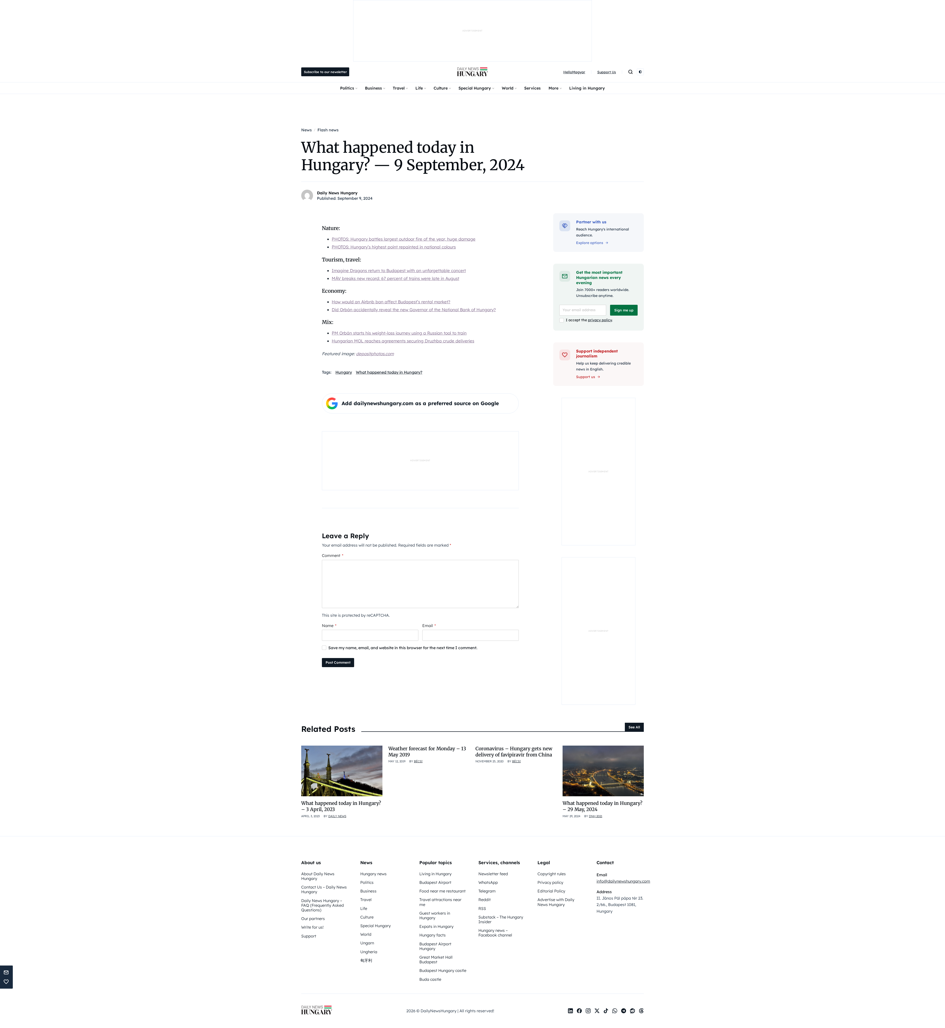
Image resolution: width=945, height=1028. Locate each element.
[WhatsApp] (614, 1010)
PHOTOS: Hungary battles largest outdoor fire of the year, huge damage (403, 239)
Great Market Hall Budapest (436, 959)
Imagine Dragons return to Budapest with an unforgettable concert (399, 270)
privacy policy (600, 320)
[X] (597, 1010)
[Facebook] (579, 1010)
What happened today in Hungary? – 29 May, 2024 (602, 806)
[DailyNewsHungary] (472, 71)
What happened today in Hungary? (389, 372)
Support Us (606, 72)
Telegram (487, 891)
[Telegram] (623, 1010)
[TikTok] (605, 1010)
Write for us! (312, 927)
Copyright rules (551, 873)
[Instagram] (588, 1010)
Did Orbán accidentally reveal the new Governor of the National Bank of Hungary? (414, 309)
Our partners (313, 918)
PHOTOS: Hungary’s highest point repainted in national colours (394, 246)
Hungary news (373, 873)
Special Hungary (474, 88)
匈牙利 (366, 960)
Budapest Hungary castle (442, 970)
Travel (399, 88)
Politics (347, 88)
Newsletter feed (493, 873)
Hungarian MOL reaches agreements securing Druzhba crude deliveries (403, 340)
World (507, 88)
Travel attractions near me (440, 902)
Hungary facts (432, 935)
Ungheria (368, 951)
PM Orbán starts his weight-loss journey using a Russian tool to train (399, 333)
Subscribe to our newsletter (325, 72)
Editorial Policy (551, 891)
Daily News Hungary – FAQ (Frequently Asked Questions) (322, 905)
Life (419, 88)
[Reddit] (632, 1010)
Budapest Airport (435, 882)
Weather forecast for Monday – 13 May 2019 (427, 752)
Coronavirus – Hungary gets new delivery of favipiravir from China (513, 752)
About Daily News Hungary (317, 876)
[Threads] (641, 1010)
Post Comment (338, 662)
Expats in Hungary (436, 926)
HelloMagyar (574, 72)
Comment (332, 555)
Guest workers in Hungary (434, 915)
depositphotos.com (375, 353)
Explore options (589, 243)
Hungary (343, 372)
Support (308, 936)
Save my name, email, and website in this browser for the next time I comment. (402, 647)
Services (532, 88)
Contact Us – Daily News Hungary (324, 889)
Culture (441, 88)
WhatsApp (488, 882)
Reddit (484, 899)
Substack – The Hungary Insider (500, 919)
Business (373, 88)
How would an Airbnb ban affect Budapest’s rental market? (391, 301)
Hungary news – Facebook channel (495, 932)
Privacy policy (550, 882)
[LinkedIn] (570, 1010)
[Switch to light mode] (640, 71)
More (553, 88)
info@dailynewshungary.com (623, 881)
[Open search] (630, 71)
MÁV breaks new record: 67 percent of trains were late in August (395, 278)
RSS (482, 908)
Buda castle (430, 979)
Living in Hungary (587, 88)
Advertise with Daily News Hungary (555, 902)
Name (329, 625)
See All (634, 727)
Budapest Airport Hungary (435, 946)
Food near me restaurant (442, 891)
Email (429, 625)
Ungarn (367, 942)
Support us (585, 377)
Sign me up (623, 310)
